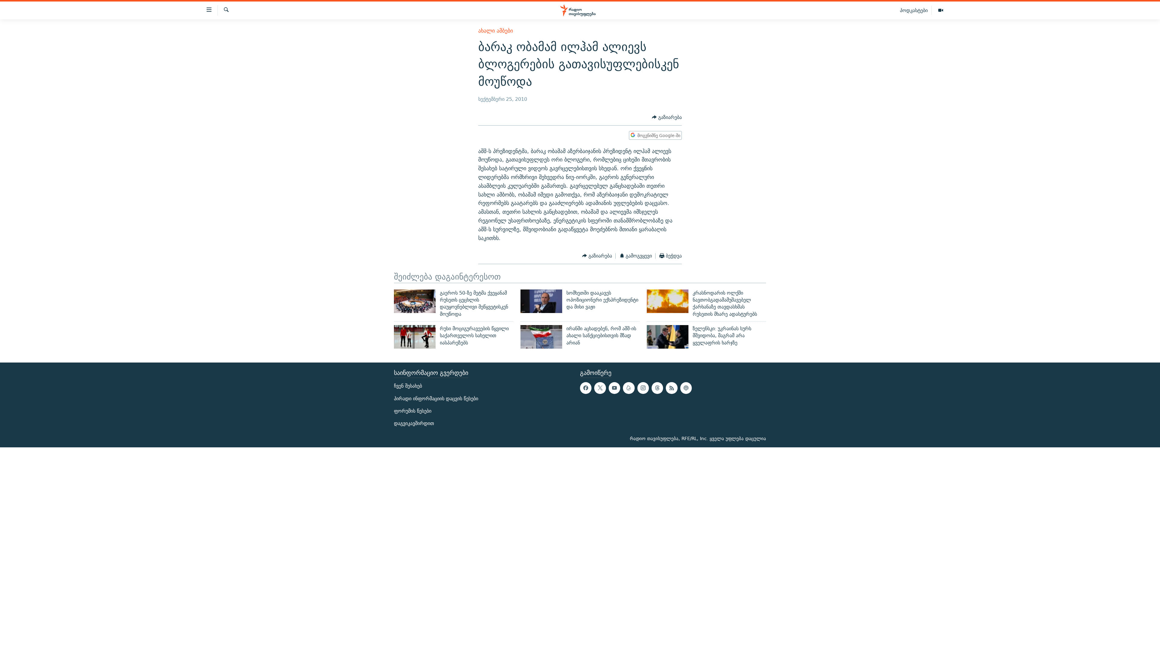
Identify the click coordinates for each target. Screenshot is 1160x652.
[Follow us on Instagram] (643, 388)
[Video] (941, 10)
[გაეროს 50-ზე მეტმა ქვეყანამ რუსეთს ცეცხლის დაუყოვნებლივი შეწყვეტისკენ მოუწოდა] (415, 301)
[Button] (667, 117)
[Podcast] (686, 388)
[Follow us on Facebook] (585, 388)
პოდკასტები (914, 10)
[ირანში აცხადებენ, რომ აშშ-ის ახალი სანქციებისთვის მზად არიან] (541, 337)
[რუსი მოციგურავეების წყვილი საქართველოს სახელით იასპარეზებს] (415, 337)
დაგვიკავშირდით (414, 423)
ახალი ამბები (495, 30)
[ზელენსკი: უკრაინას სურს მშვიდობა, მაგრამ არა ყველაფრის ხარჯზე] (667, 337)
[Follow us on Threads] (657, 388)
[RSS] (671, 388)
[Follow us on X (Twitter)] (600, 388)
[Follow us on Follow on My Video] (628, 388)
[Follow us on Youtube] (614, 388)
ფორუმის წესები (412, 410)
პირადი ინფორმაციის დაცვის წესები (436, 398)
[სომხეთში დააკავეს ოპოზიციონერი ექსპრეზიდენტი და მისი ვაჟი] (541, 301)
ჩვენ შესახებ (408, 386)
